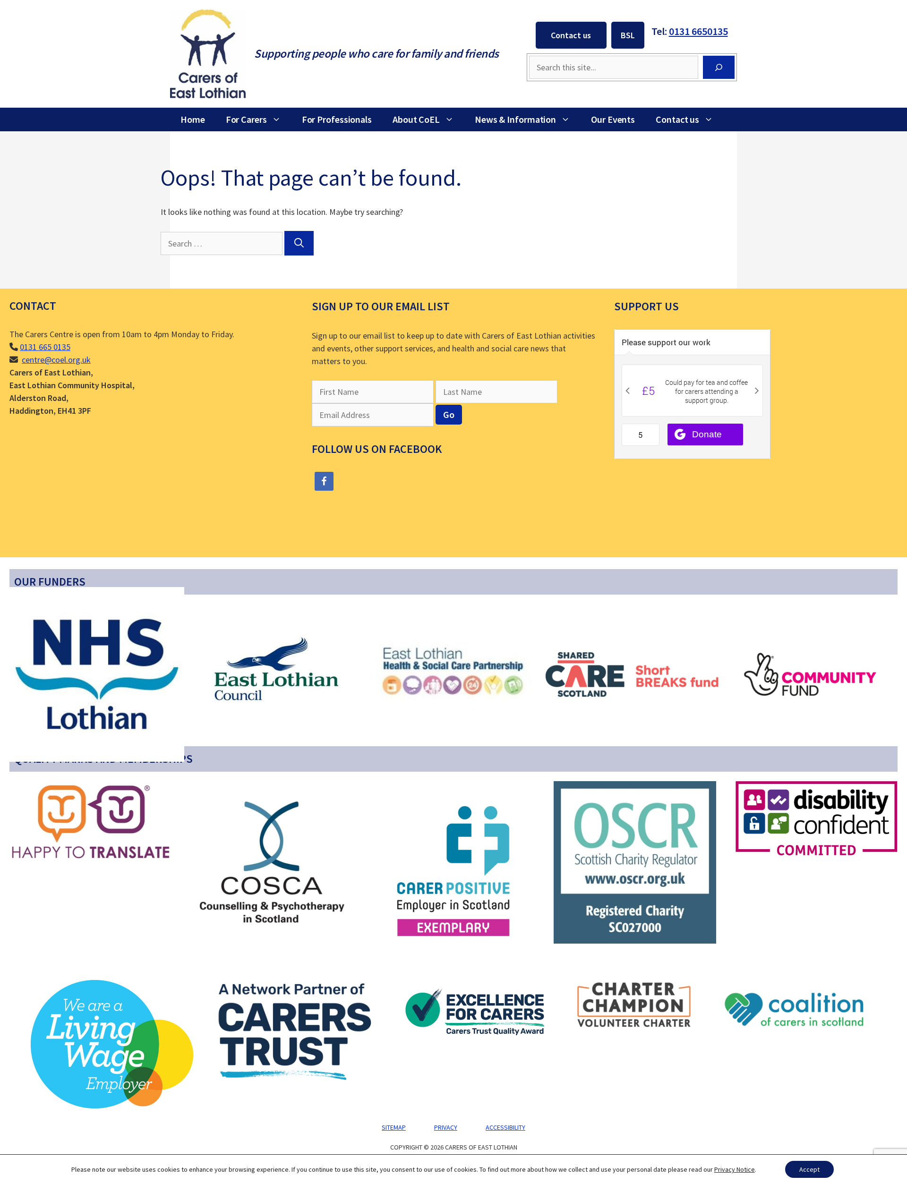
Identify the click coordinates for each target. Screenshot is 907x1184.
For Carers (246, 119)
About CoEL (416, 119)
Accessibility (505, 1127)
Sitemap (394, 1127)
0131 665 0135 (45, 346)
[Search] (719, 67)
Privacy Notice (734, 1169)
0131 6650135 (698, 31)
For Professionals (337, 119)
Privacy (445, 1127)
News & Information (515, 119)
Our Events (613, 119)
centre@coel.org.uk (56, 359)
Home (192, 119)
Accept (809, 1169)
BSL (628, 35)
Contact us (571, 35)
